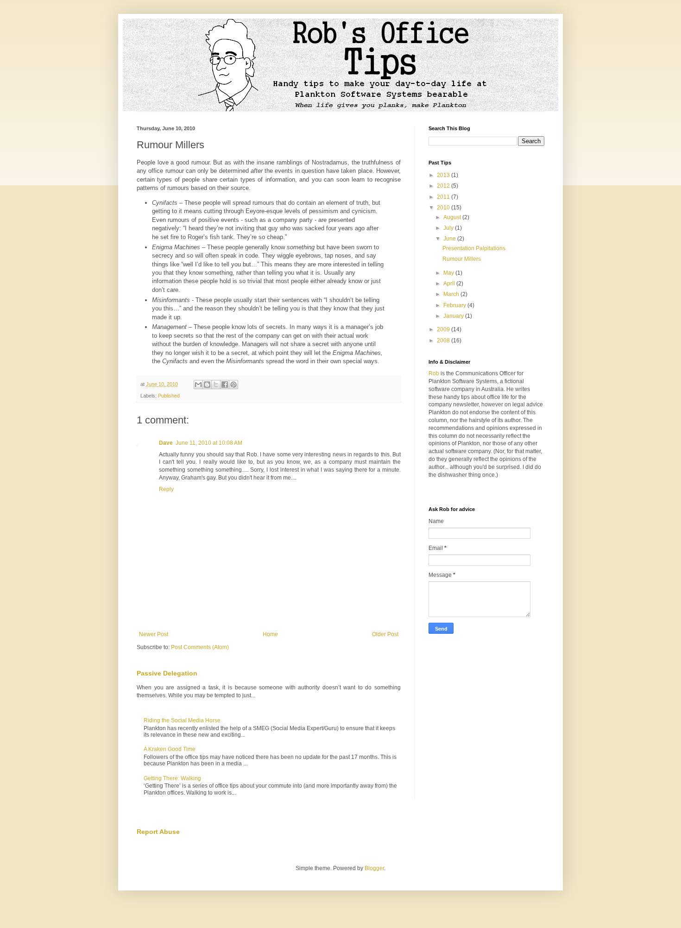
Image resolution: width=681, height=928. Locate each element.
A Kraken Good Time (169, 749)
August (452, 217)
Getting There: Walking (172, 778)
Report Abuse (158, 831)
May (449, 273)
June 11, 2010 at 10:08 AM (209, 443)
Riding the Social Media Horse (182, 720)
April (449, 283)
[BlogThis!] (207, 384)
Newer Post (153, 634)
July (449, 228)
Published (169, 395)
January (454, 316)
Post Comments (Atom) (200, 647)
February (455, 305)
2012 (444, 186)
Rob (434, 373)
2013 (444, 175)
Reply (166, 489)
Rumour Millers (461, 259)
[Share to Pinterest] (233, 384)
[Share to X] (216, 384)
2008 (444, 340)
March (451, 294)
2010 (444, 207)
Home (270, 634)
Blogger (374, 868)
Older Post (385, 634)
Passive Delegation (167, 673)
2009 (444, 329)
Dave (166, 443)
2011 (444, 197)
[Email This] (198, 384)
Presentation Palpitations (473, 248)
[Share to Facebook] (224, 384)
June (450, 238)
